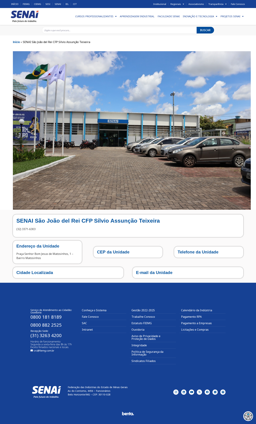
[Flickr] (215, 392)
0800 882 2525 (46, 325)
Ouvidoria (137, 330)
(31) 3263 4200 (46, 335)
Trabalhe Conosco (143, 317)
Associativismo (196, 4)
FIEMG (26, 4)
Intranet (87, 330)
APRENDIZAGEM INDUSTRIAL (137, 16)
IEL (67, 4)
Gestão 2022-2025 (143, 310)
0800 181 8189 (46, 317)
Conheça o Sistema (94, 310)
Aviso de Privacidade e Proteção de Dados (145, 337)
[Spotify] (223, 392)
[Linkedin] (183, 392)
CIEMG (37, 4)
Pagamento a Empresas (196, 323)
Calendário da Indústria (196, 310)
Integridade (139, 345)
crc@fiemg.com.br (44, 350)
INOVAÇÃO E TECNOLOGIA (198, 16)
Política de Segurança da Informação (147, 353)
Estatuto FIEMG (141, 323)
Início (14, 4)
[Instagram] (176, 392)
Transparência (215, 4)
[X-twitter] (199, 392)
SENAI (58, 4)
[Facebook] (207, 392)
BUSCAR (205, 30)
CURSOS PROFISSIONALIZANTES (94, 16)
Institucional (159, 4)
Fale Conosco (238, 4)
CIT (75, 4)
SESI (47, 4)
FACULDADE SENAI (169, 16)
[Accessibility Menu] (248, 416)
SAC (84, 323)
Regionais (175, 4)
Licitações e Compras (195, 330)
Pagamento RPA (191, 317)
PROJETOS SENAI (230, 16)
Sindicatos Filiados (143, 361)
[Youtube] (191, 392)
